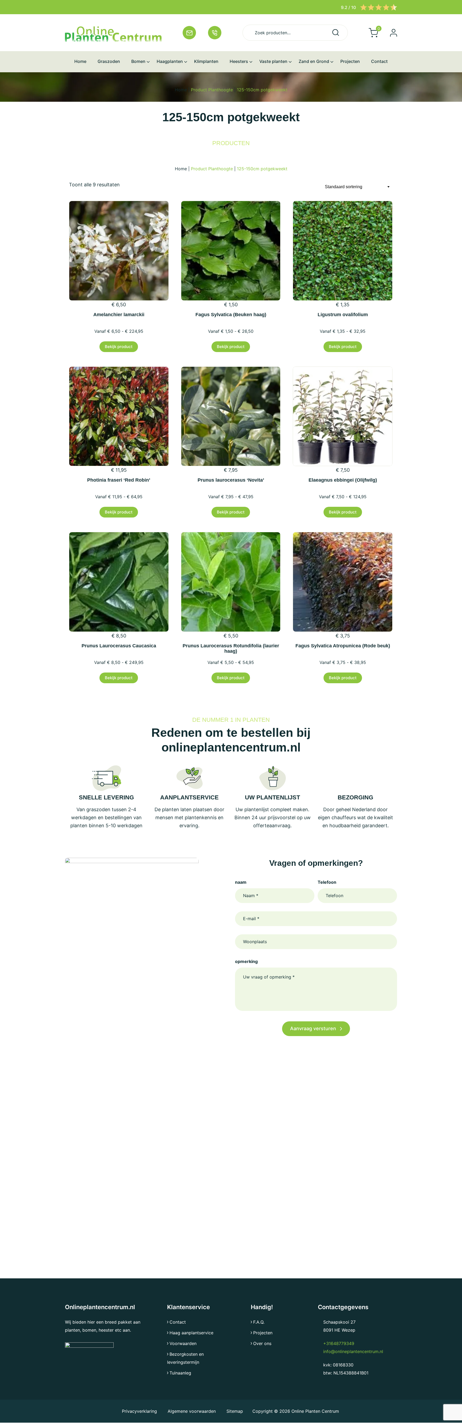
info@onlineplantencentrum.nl (353, 1351)
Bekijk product (119, 346)
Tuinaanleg (180, 1373)
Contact (178, 1322)
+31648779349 (338, 1343)
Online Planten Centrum (315, 1411)
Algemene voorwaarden (192, 1411)
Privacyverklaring (140, 1411)
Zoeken (335, 32)
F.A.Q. (258, 1322)
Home (181, 89)
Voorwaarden (183, 1343)
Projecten (262, 1332)
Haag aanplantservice (191, 1332)
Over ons (262, 1343)
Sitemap (234, 1411)
